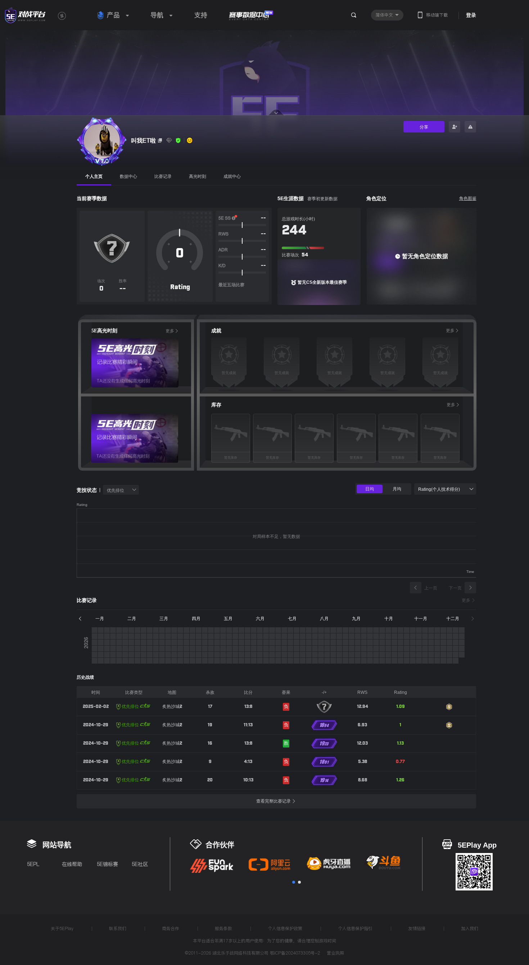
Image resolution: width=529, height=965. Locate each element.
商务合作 (170, 928)
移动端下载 (437, 15)
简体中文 (385, 15)
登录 (471, 15)
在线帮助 (72, 864)
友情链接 (416, 928)
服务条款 (223, 928)
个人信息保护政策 (285, 928)
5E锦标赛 (107, 864)
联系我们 (117, 928)
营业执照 (335, 953)
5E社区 (140, 864)
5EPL (33, 864)
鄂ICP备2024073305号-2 (295, 953)
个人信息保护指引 (355, 928)
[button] (293, 882)
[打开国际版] (62, 16)
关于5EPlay (62, 928)
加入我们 (469, 928)
